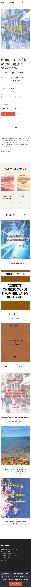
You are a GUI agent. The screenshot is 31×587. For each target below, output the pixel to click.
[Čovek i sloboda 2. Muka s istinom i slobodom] (15, 498)
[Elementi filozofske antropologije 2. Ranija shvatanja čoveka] (15, 393)
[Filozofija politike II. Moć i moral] (15, 342)
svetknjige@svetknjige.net (8, 553)
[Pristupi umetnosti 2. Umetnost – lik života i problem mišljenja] (7, 182)
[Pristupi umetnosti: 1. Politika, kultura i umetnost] (23, 182)
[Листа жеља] (25, 2)
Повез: (3, 86)
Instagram (5, 560)
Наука (12, 91)
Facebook (1, 560)
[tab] (15, 127)
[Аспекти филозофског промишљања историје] (15, 290)
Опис (15, 127)
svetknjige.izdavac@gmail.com (9, 555)
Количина (4, 108)
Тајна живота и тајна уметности (15, 263)
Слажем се (15, 583)
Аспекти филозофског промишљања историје (15, 315)
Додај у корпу (8, 114)
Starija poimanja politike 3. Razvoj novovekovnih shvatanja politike (15, 470)
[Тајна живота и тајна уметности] (15, 239)
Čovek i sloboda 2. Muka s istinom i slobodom (15, 522)
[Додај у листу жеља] (18, 114)
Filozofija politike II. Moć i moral (15, 366)
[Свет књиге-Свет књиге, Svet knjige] (7, 2)
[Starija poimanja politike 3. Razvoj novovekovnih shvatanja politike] (15, 445)
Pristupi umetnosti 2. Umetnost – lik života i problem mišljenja (7, 196)
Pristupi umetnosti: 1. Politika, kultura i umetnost (23, 196)
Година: (3, 88)
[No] (29, 579)
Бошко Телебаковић (17, 77)
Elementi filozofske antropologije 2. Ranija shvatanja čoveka (15, 418)
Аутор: (3, 77)
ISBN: (2, 80)
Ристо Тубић (15, 266)
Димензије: (4, 83)
